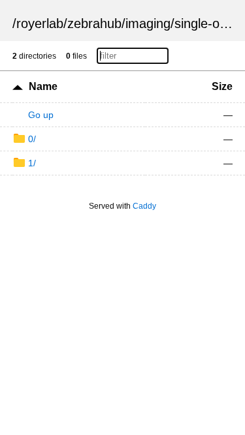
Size (222, 86)
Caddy (144, 206)
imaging (148, 23)
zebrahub (94, 23)
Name (43, 86)
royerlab (39, 23)
